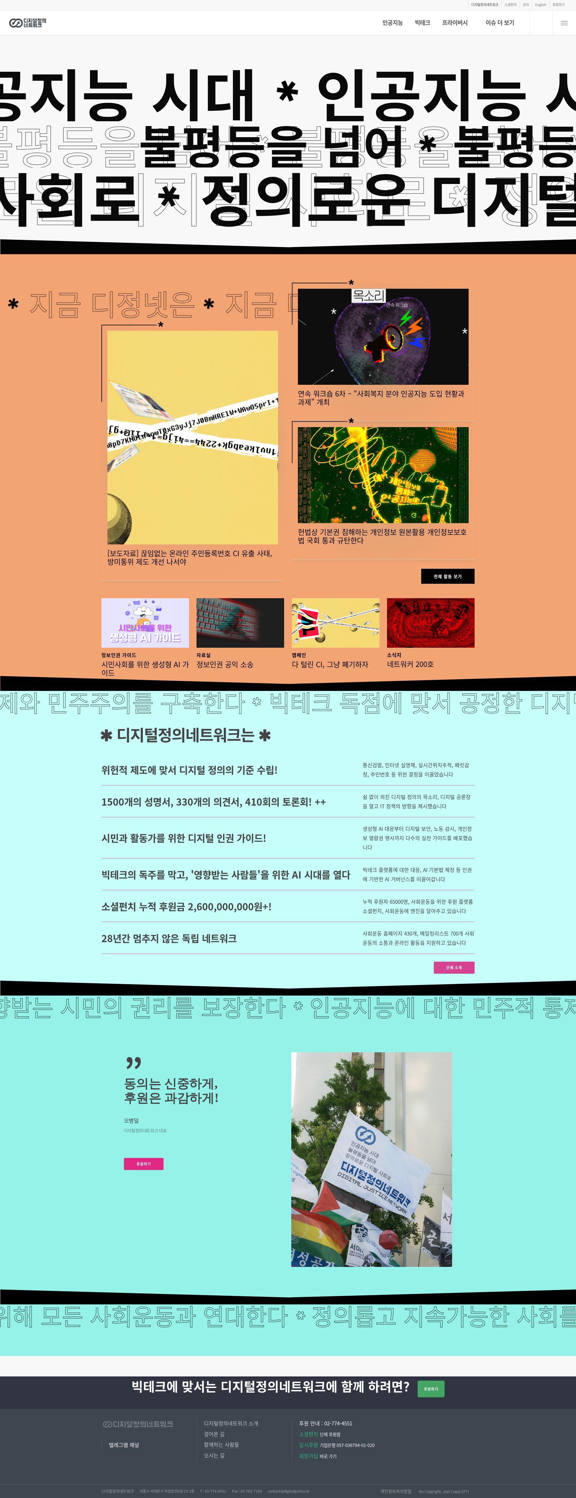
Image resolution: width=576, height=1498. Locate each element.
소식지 (394, 655)
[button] (564, 23)
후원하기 (431, 1388)
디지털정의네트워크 (117, 1491)
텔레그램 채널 (124, 1444)
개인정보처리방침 (396, 1491)
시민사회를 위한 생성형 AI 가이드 (145, 668)
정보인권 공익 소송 (225, 664)
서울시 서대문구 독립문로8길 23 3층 (167, 1490)
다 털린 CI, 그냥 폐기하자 (330, 664)
